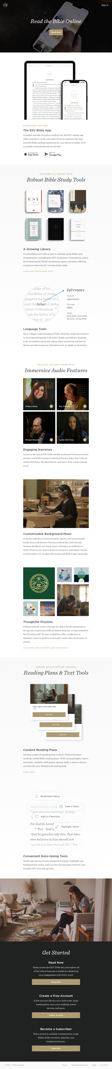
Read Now (56, 32)
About (64, 1065)
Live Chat (104, 1065)
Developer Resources (80, 1065)
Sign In (105, 5)
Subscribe (55, 1048)
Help (94, 1065)
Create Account (56, 1015)
